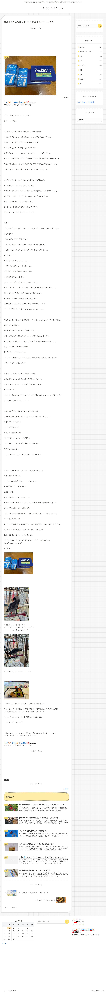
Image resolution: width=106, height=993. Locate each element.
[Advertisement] (36, 41)
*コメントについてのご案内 (86, 102)
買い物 (7, 779)
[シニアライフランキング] (31, 102)
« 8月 (4, 943)
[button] (100, 26)
